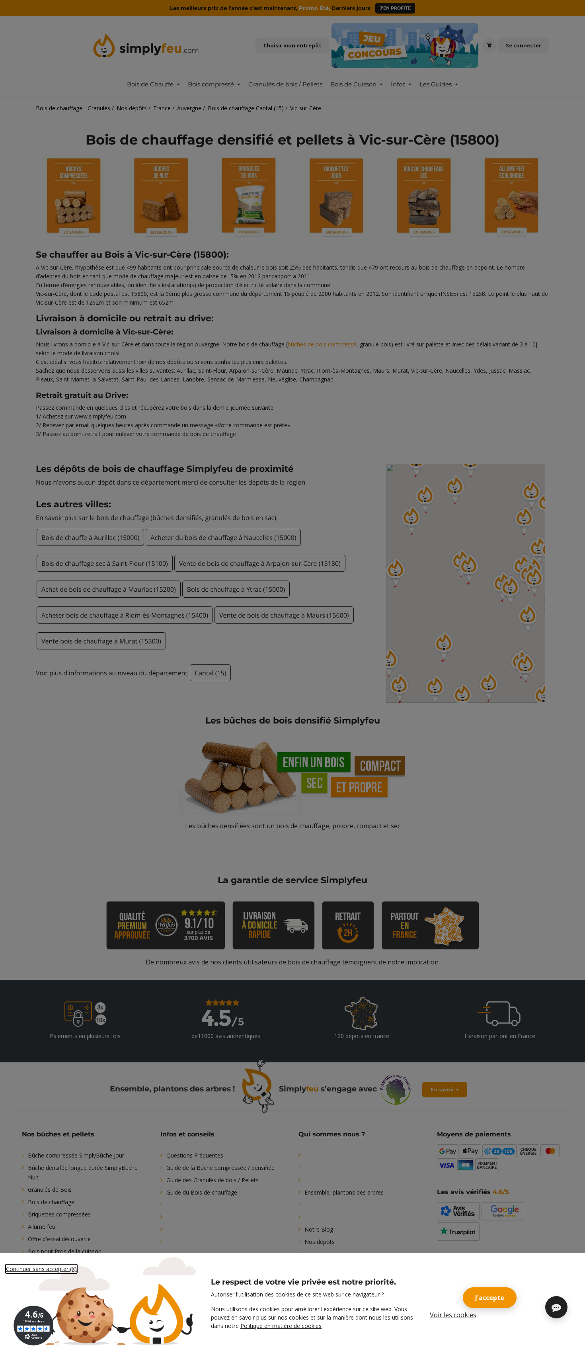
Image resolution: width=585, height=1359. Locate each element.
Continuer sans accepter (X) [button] (41, 1269)
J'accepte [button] (489, 1297)
